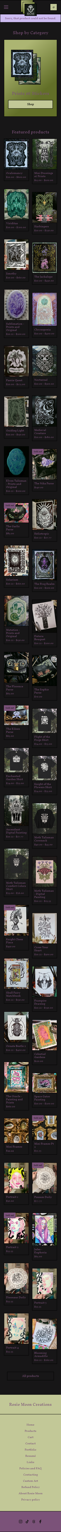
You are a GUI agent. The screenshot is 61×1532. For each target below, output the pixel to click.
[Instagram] (20, 1521)
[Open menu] (6, 7)
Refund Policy (30, 1487)
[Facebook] (40, 1521)
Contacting (30, 1474)
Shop (30, 104)
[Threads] (33, 1521)
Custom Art (30, 1480)
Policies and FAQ (30, 1468)
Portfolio (30, 1449)
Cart (30, 1437)
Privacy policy (30, 1499)
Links (30, 1462)
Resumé (30, 1455)
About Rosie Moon (31, 1493)
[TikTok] (27, 1521)
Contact (30, 1443)
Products (30, 1430)
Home (30, 1424)
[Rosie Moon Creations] (31, 10)
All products (30, 1376)
